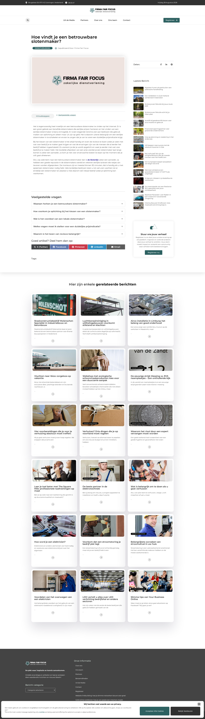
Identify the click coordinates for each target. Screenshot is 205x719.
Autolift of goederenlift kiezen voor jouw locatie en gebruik (158, 121)
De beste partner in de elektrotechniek (95, 487)
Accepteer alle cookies (155, 711)
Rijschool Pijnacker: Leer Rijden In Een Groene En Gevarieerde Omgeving (158, 196)
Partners (84, 20)
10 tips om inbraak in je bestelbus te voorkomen (158, 179)
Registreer (79, 691)
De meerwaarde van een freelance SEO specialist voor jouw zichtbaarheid (158, 188)
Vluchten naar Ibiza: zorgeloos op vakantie (52, 377)
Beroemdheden (81, 678)
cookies (42, 712)
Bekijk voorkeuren (185, 711)
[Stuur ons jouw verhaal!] (153, 226)
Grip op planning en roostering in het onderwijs (159, 138)
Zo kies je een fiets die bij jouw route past (159, 105)
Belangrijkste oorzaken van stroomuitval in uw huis (146, 543)
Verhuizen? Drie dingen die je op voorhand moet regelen (100, 432)
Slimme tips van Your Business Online (147, 598)
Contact (126, 20)
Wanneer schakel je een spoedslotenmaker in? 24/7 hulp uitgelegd (157, 172)
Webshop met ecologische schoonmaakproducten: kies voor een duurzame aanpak (101, 378)
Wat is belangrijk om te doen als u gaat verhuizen (149, 487)
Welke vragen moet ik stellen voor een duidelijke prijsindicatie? (78, 226)
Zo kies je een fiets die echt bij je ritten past (157, 113)
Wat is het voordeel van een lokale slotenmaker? (78, 219)
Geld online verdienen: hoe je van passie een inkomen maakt (99, 700)
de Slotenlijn (93, 160)
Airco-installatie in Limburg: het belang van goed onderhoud (148, 322)
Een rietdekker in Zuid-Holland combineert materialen (157, 97)
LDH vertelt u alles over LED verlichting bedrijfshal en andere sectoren (100, 599)
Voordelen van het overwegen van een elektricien (53, 598)
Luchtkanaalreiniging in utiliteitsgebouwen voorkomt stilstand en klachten (99, 323)
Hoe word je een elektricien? (49, 542)
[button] (199, 704)
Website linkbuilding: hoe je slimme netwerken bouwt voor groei (100, 696)
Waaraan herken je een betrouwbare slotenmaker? (78, 204)
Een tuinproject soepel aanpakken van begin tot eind (158, 163)
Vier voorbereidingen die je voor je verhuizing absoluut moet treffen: (53, 432)
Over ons (98, 20)
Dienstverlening (42, 48)
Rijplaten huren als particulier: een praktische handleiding (158, 88)
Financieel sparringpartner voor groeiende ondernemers (157, 130)
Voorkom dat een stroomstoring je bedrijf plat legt (102, 543)
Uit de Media (69, 20)
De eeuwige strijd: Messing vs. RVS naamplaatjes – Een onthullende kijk (150, 377)
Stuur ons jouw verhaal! (154, 234)
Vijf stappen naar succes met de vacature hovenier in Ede (157, 146)
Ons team (112, 20)
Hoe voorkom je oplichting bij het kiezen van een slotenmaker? (78, 211)
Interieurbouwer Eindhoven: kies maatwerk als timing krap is (157, 204)
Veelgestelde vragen (67, 115)
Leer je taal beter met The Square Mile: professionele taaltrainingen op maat (54, 488)
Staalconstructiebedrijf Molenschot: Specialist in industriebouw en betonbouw (53, 323)
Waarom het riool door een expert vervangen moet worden (149, 432)
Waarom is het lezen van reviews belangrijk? (78, 234)
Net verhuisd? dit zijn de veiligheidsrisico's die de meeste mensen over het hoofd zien (157, 155)
